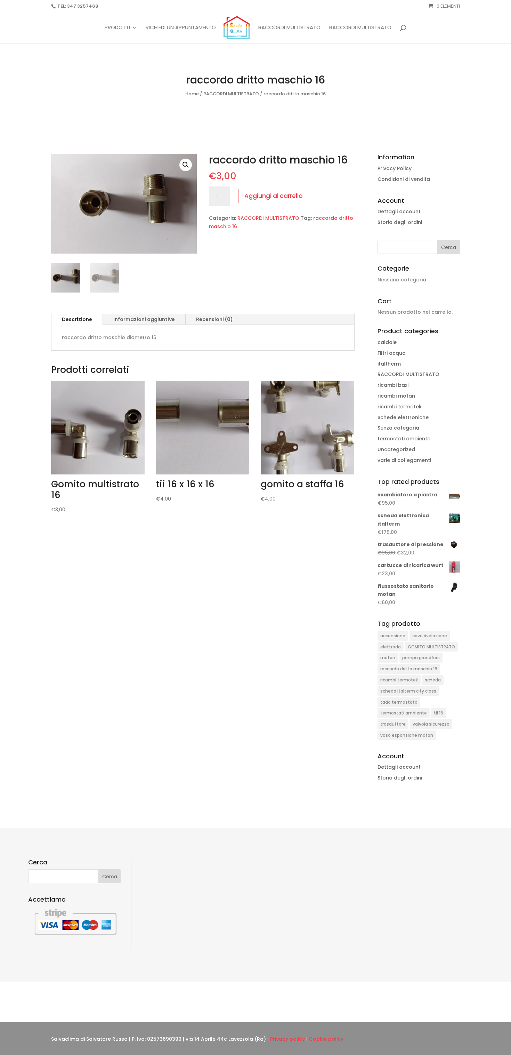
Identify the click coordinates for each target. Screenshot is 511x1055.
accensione (392, 636)
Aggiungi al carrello (273, 196)
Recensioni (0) (214, 319)
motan (387, 658)
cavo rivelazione (429, 636)
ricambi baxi (393, 385)
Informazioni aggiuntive (144, 319)
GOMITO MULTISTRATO (431, 647)
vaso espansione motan (406, 735)
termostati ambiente (404, 438)
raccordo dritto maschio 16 (408, 669)
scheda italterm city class (408, 691)
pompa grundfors (421, 658)
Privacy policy (287, 1039)
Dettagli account (399, 211)
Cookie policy (326, 1039)
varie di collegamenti (404, 460)
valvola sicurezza (431, 724)
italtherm (389, 363)
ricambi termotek (400, 406)
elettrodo (390, 647)
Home (192, 93)
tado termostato (398, 702)
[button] (185, 165)
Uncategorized (396, 449)
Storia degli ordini (400, 222)
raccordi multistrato (360, 28)
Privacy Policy (395, 168)
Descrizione (77, 319)
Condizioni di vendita (404, 179)
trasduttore (393, 724)
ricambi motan (396, 395)
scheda (433, 680)
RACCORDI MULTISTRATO (289, 28)
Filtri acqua (392, 353)
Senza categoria (398, 427)
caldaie (387, 342)
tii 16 (438, 713)
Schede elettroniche (403, 417)
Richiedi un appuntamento (181, 28)
